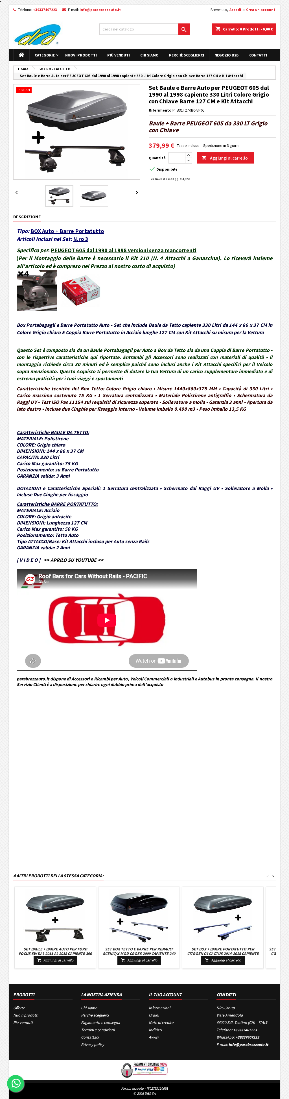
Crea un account (260, 9)
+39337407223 (45, 9)
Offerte (19, 1007)
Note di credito (161, 1022)
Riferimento (160, 110)
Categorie (45, 55)
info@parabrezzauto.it (100, 9)
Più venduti (118, 55)
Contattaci (89, 1037)
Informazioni (159, 1007)
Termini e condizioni (98, 1029)
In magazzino (24, 729)
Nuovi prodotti (81, 55)
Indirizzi (155, 1029)
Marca (18, 710)
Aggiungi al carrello (225, 158)
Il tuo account (165, 994)
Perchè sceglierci (186, 55)
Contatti (258, 55)
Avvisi (153, 1037)
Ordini (154, 1015)
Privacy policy (92, 1044)
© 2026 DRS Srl (144, 1093)
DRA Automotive (39, 710)
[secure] (144, 1069)
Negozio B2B (226, 55)
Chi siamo (149, 55)
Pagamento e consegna (100, 1022)
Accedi (235, 9)
